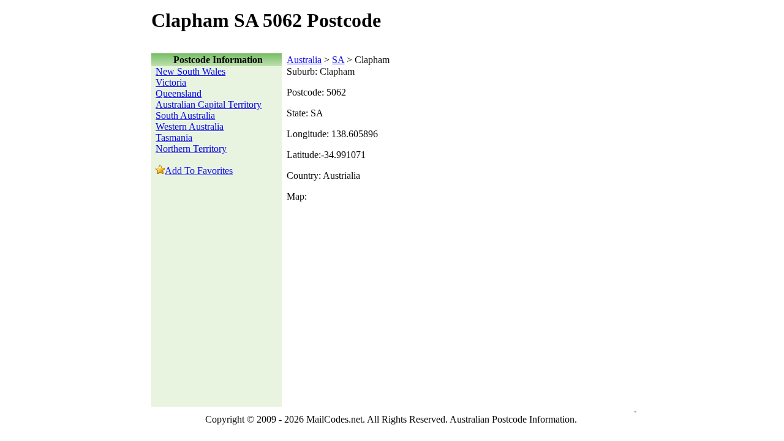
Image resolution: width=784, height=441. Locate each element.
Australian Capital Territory (209, 104)
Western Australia (190, 126)
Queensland (179, 93)
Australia (304, 60)
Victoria (171, 82)
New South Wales (190, 71)
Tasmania (174, 137)
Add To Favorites (199, 170)
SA (338, 60)
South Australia (185, 115)
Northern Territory (191, 148)
